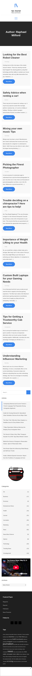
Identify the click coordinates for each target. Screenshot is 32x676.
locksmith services (22, 646)
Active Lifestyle (6, 634)
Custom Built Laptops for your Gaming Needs (15, 278)
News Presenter (7, 612)
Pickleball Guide (15, 656)
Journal (5, 515)
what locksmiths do (17, 661)
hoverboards (19, 639)
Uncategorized (7, 327)
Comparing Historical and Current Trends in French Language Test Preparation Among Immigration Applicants (15, 406)
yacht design (24, 661)
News (4, 529)
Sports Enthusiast (22, 658)
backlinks (27, 634)
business (11, 637)
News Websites (23, 654)
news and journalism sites (18, 651)
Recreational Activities (7, 658)
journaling (25, 641)
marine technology (18, 649)
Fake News (22, 636)
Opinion (5, 539)
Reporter (5, 605)
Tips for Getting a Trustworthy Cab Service (13, 319)
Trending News (7, 548)
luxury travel (11, 649)
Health (6, 210)
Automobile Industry (13, 634)
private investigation (23, 656)
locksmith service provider (12, 646)
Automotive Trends (21, 634)
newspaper (10, 654)
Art (4, 491)
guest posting (9, 639)
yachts (4, 663)
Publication (6, 608)
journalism (8, 644)
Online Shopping (8, 656)
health (14, 639)
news (10, 651)
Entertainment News (8, 506)
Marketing (7, 362)
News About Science (8, 534)
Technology (7, 61)
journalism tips (16, 644)
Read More (9, 81)
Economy (5, 501)
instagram (9, 641)
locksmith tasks (6, 649)
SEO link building (15, 658)
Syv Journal (16, 11)
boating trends (6, 636)
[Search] (28, 392)
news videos (16, 654)
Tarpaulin (4, 661)
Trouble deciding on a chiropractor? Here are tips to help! (15, 203)
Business (6, 99)
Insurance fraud (16, 641)
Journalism (7, 171)
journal (21, 641)
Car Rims (16, 636)
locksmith (21, 644)
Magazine (5, 601)
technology (10, 661)
